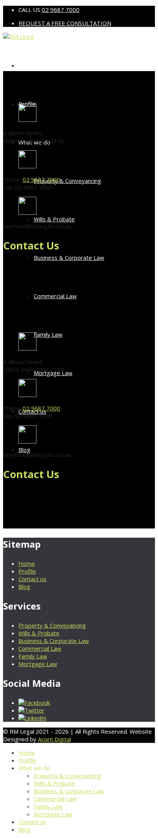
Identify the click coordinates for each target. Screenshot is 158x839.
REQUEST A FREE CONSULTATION (64, 23)
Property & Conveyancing (67, 180)
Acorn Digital (54, 739)
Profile (27, 571)
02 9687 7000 (60, 9)
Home (26, 65)
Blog (24, 450)
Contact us (32, 579)
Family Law (48, 334)
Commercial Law (55, 296)
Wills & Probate (54, 219)
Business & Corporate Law (69, 257)
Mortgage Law (37, 664)
